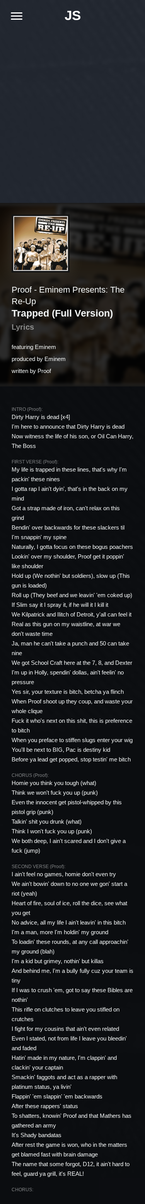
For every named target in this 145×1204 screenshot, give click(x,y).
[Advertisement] (72, 111)
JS (73, 15)
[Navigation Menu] (13, 16)
